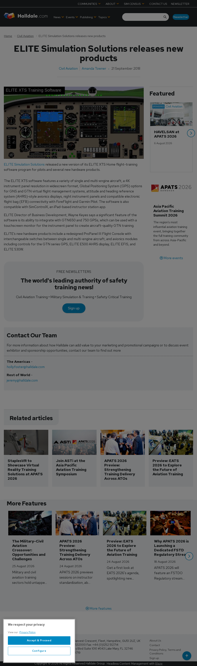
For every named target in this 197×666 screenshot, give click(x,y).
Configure (39, 650)
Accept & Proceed (39, 640)
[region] (39, 641)
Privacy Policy (27, 632)
